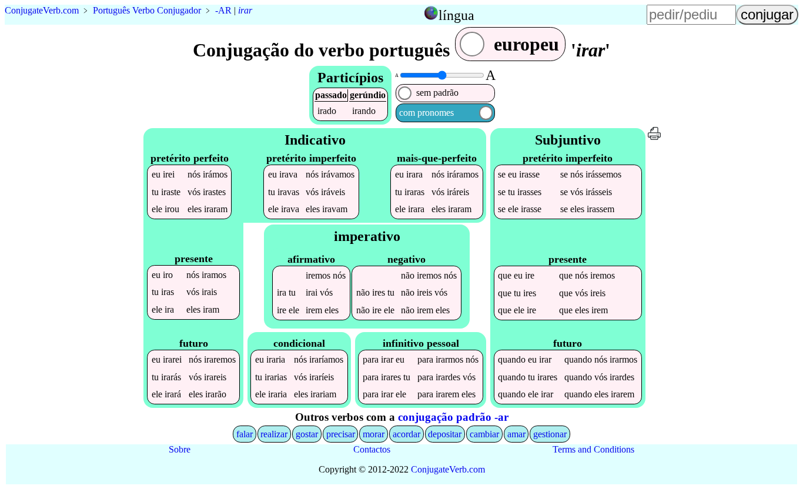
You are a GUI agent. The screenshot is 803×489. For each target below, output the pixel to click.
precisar (340, 434)
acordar (406, 434)
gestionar (550, 434)
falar (244, 434)
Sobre (179, 449)
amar (516, 434)
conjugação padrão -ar (453, 417)
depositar (444, 434)
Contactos (371, 449)
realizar (273, 434)
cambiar (484, 434)
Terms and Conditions (593, 449)
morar (373, 434)
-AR (223, 10)
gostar (307, 434)
